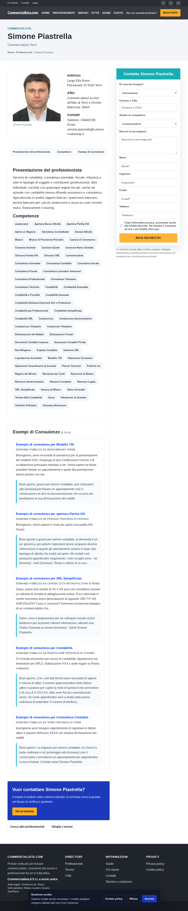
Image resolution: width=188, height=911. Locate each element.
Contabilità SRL (24, 318)
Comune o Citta (128, 100)
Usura (51, 397)
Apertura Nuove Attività (47, 224)
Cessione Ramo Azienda (79, 247)
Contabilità (51, 287)
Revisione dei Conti (54, 373)
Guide (106, 12)
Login (35, 3)
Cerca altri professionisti (27, 826)
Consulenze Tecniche (27, 287)
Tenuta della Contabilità (28, 397)
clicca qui (153, 229)
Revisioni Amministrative (29, 381)
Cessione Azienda (25, 247)
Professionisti (64, 12)
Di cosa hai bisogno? (131, 84)
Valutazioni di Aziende (73, 397)
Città (95, 12)
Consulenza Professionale (30, 279)
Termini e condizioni (119, 881)
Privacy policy (155, 863)
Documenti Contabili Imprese (31, 342)
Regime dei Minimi (26, 373)
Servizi (83, 12)
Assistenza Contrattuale (55, 231)
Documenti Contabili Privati (70, 342)
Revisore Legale (86, 381)
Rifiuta (133, 898)
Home (46, 12)
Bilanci (19, 239)
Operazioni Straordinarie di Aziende (35, 366)
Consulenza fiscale (88, 263)
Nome (122, 157)
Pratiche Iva (93, 366)
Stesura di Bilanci (51, 389)
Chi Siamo (13, 3)
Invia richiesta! (148, 237)
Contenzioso (46, 318)
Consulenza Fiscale (26, 271)
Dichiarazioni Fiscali (61, 334)
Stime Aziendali (76, 389)
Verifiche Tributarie (26, 405)
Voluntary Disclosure (54, 405)
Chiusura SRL (52, 255)
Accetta (149, 898)
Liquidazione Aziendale (28, 358)
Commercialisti (74, 255)
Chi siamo (112, 869)
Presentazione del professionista (31, 151)
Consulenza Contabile (58, 263)
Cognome (124, 173)
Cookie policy (155, 869)
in (178, 3)
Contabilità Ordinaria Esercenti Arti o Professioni (43, 302)
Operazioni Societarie (80, 358)
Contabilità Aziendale (76, 287)
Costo (118, 12)
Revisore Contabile (60, 381)
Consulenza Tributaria (63, 279)
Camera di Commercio (82, 239)
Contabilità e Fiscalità (27, 295)
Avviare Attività (83, 231)
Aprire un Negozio (25, 231)
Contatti (25, 3)
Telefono (124, 206)
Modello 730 (55, 358)
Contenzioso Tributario (28, 326)
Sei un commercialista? (141, 12)
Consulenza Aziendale (27, 263)
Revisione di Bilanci (82, 373)
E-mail (123, 190)
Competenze (64, 151)
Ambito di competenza (132, 115)
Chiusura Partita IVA (26, 255)
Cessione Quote (50, 247)
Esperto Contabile (47, 350)
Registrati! (170, 12)
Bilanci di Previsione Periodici (46, 239)
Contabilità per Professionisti (31, 310)
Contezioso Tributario (59, 326)
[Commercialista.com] (23, 13)
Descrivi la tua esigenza (132, 131)
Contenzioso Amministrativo (75, 318)
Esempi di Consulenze (91, 151)
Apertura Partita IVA (78, 224)
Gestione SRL (71, 350)
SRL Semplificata (25, 389)
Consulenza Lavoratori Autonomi (62, 271)
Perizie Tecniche (71, 366)
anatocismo (21, 224)
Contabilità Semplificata (68, 310)
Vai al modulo (24, 811)
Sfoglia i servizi (62, 826)
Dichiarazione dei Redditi (29, 334)
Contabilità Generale (57, 295)
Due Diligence (23, 350)
